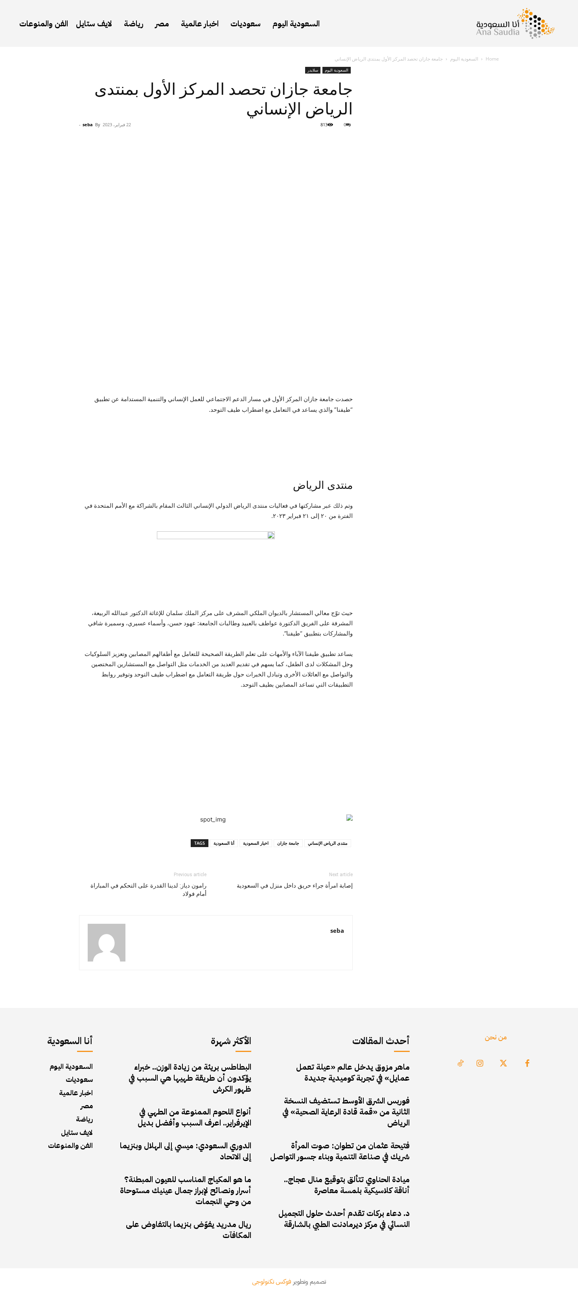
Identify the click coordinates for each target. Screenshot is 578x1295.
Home (492, 58)
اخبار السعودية (256, 843)
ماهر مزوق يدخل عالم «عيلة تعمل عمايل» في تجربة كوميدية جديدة (353, 1072)
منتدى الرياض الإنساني (328, 843)
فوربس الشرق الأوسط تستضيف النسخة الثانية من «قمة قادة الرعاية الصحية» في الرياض (346, 1112)
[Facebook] (527, 1064)
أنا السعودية (224, 843)
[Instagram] (480, 1064)
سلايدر (312, 70)
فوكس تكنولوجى (271, 1281)
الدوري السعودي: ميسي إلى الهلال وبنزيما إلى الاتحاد (185, 1151)
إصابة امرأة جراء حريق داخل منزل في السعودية (295, 885)
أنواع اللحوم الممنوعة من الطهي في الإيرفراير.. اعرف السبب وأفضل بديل (194, 1117)
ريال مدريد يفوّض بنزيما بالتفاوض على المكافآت (188, 1229)
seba (88, 124)
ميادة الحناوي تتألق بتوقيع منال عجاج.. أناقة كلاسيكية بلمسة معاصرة (347, 1184)
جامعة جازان (288, 843)
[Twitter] (504, 1064)
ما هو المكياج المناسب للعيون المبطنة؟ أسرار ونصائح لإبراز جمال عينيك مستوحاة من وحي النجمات (185, 1190)
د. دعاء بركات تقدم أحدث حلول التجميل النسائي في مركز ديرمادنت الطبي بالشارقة (344, 1218)
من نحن (496, 1037)
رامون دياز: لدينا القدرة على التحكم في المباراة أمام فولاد (148, 889)
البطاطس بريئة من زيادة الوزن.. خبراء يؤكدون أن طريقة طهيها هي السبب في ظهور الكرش (190, 1078)
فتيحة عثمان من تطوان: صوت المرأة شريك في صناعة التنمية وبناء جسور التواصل (340, 1151)
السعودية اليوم (464, 58)
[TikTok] (460, 1064)
